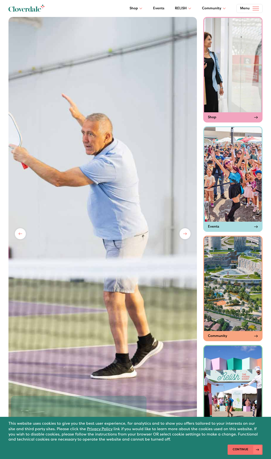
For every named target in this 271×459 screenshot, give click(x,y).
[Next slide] (185, 233)
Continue (240, 449)
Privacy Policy (99, 429)
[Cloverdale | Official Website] (26, 8)
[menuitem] (136, 8)
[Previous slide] (20, 233)
